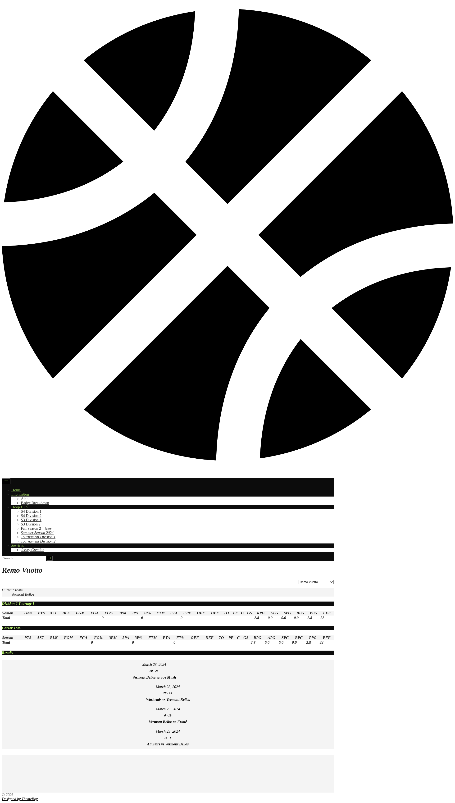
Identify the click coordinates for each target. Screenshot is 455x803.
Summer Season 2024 (37, 533)
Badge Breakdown (35, 503)
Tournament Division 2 (38, 541)
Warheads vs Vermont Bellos (168, 700)
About (25, 499)
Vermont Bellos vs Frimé (168, 722)
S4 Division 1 (31, 511)
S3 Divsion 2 (31, 524)
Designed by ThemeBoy (20, 799)
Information (20, 494)
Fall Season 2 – (36, 528)
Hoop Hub (19, 507)
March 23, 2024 (154, 664)
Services (17, 545)
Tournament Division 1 (38, 537)
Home (16, 490)
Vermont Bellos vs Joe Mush (154, 677)
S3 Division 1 (31, 520)
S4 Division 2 (31, 516)
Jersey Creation (32, 550)
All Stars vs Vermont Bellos (168, 744)
